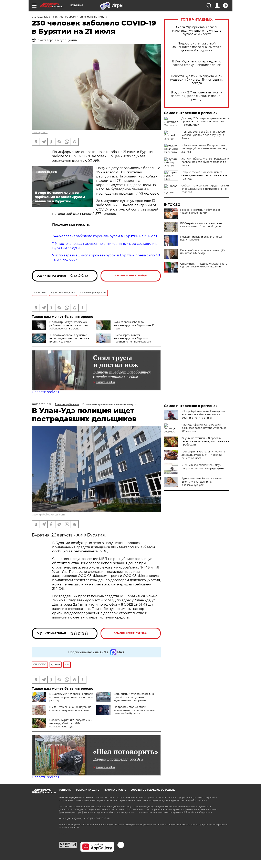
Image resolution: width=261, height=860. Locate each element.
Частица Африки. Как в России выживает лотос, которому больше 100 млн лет (203, 428)
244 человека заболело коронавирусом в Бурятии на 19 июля (134, 325)
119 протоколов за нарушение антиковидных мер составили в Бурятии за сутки (69, 338)
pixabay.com (40, 132)
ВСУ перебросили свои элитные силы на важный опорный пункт (201, 225)
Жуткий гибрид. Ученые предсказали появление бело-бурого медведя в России (205, 162)
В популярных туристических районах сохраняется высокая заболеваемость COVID (68, 325)
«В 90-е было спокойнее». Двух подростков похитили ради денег (203, 466)
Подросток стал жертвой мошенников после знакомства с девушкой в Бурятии (196, 47)
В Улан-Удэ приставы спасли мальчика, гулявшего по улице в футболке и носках (196, 30)
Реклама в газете (115, 790)
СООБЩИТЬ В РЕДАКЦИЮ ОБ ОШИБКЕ (153, 790)
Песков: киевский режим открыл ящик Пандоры (201, 238)
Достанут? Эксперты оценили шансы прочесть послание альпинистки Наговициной (205, 121)
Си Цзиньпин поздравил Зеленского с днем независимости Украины (203, 265)
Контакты (65, 790)
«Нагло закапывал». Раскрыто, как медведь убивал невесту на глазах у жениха (204, 148)
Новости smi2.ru (45, 392)
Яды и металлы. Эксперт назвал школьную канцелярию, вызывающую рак (201, 482)
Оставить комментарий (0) (130, 275)
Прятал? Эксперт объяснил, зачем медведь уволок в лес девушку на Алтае (203, 135)
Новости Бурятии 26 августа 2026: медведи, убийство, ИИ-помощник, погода (196, 79)
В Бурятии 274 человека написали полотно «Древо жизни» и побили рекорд (196, 96)
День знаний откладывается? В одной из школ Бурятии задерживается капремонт (134, 697)
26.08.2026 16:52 (41, 404)
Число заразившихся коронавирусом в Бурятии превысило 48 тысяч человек (132, 338)
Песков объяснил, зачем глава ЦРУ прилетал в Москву (202, 252)
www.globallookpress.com (48, 514)
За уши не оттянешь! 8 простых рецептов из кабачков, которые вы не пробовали (205, 441)
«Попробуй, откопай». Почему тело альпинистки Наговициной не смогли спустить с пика (204, 414)
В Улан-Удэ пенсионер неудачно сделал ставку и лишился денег (196, 63)
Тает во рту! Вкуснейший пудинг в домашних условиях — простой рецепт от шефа (203, 455)
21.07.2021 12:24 (41, 16)
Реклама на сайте (87, 790)
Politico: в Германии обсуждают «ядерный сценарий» (200, 211)
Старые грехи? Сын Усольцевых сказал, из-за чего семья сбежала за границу (204, 175)
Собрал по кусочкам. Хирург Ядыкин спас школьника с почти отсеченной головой (205, 189)
